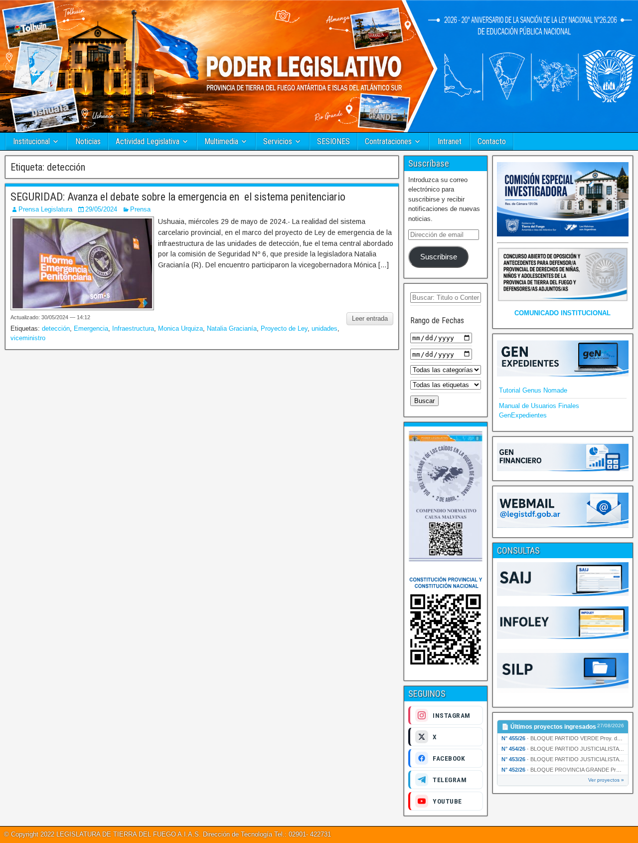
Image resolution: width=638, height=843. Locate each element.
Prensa (140, 209)
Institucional (31, 141)
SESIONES (333, 141)
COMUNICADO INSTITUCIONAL (562, 313)
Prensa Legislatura (45, 209)
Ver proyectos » (606, 780)
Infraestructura (133, 328)
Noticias (88, 141)
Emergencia (91, 328)
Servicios (277, 141)
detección (56, 328)
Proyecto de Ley (284, 328)
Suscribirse (438, 257)
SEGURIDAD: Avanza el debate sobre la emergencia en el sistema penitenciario (177, 197)
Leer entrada (370, 318)
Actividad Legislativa (147, 141)
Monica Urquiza (180, 328)
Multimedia (221, 141)
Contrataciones (388, 141)
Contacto (492, 141)
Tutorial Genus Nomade (533, 390)
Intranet (450, 141)
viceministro (27, 338)
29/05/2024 (101, 209)
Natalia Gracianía (232, 328)
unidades (324, 328)
